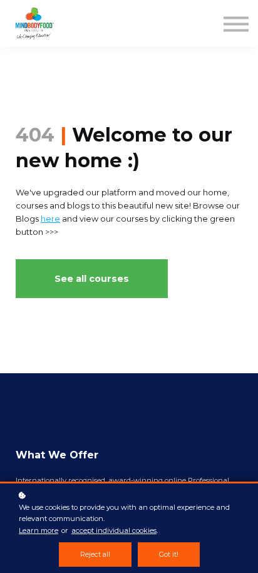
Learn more (38, 530)
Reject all (95, 554)
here (50, 219)
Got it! (168, 554)
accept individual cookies (114, 530)
